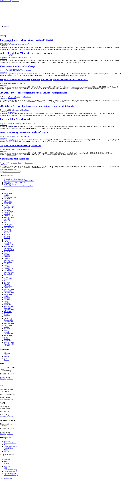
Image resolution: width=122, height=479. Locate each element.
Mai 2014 (7, 346)
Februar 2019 (8, 286)
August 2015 (8, 335)
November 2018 (9, 289)
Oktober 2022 (8, 248)
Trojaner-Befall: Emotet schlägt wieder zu (20, 145)
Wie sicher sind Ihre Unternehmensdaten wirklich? (19, 181)
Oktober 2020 (8, 270)
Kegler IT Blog (8, 448)
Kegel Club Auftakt (10, 184)
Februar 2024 (8, 224)
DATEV (6, 355)
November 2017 (9, 306)
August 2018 (8, 294)
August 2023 (8, 231)
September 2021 (9, 260)
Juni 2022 (7, 251)
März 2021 (7, 267)
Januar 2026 (7, 203)
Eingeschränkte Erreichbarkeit (15, 119)
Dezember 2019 (8, 277)
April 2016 (7, 330)
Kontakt (6, 451)
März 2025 (7, 214)
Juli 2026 (6, 195)
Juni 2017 (7, 313)
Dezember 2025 (8, 205)
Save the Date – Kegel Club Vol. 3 (14, 179)
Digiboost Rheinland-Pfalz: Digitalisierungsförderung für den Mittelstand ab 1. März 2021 (44, 79)
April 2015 (7, 339)
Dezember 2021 (8, 258)
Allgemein (13, 44)
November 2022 (9, 246)
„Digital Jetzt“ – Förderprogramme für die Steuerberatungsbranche (33, 93)
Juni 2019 (7, 282)
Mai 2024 (7, 219)
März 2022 (7, 255)
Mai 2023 (7, 236)
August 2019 (8, 279)
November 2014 (9, 342)
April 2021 (7, 265)
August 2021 (8, 262)
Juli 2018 (6, 296)
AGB (5, 444)
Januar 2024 (7, 226)
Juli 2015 (6, 337)
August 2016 (8, 325)
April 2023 (7, 238)
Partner (6, 450)
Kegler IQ (7, 356)
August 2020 (8, 274)
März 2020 (7, 275)
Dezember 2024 (8, 215)
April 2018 (7, 301)
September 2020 (9, 272)
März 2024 (7, 222)
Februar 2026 (8, 202)
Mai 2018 (7, 299)
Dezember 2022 (8, 244)
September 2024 (9, 217)
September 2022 (9, 250)
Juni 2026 (7, 197)
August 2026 (8, 193)
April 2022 (7, 253)
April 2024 (7, 221)
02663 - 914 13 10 (5, 1)
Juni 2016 (7, 328)
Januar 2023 (7, 243)
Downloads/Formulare (10, 446)
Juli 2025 (6, 209)
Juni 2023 (7, 234)
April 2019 (7, 284)
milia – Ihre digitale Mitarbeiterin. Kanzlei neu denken (27, 53)
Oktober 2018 (8, 291)
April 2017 (7, 315)
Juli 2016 (6, 327)
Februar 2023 (8, 241)
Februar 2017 (8, 318)
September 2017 (9, 310)
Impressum (7, 441)
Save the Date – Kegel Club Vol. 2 (14, 182)
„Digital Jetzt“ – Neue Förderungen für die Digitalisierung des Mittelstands (37, 106)
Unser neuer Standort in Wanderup (17, 66)
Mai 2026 (7, 198)
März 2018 (7, 303)
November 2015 (9, 334)
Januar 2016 (7, 332)
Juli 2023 (6, 233)
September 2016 (9, 323)
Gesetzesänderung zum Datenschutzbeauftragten (24, 132)
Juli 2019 (6, 280)
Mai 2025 (7, 210)
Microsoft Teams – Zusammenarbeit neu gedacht (18, 186)
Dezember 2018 (8, 287)
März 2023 (7, 239)
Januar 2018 (7, 304)
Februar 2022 (8, 256)
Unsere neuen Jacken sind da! (14, 159)
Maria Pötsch (28, 44)
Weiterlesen (3, 46)
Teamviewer (15, 1)
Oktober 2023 (8, 229)
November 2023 (9, 227)
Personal (6, 360)
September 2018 (9, 292)
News (19, 44)
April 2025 (7, 212)
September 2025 (9, 207)
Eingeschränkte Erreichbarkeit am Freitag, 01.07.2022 (26, 40)
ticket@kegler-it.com (6, 379)
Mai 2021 (7, 263)
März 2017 (7, 316)
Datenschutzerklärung (10, 443)
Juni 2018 (7, 298)
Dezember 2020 (8, 268)
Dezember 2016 (8, 320)
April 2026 (7, 200)
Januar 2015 (7, 340)
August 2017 (8, 311)
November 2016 (9, 322)
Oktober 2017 (8, 308)
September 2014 (9, 344)
